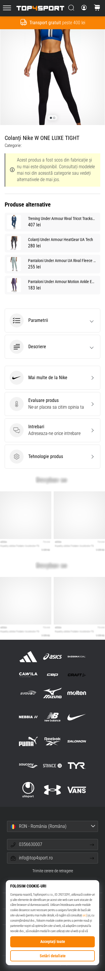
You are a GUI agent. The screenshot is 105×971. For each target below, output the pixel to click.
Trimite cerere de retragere (52, 870)
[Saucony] (28, 766)
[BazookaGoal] (77, 656)
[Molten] (77, 693)
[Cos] (97, 8)
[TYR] (77, 766)
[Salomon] (77, 741)
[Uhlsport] (28, 790)
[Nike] (77, 717)
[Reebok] (52, 741)
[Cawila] (28, 675)
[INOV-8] (28, 693)
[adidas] (28, 656)
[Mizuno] (52, 693)
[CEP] (52, 675)
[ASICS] (52, 656)
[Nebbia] (28, 717)
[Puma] (28, 741)
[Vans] (77, 790)
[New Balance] (52, 717)
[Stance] (52, 766)
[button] (52, 320)
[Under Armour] (52, 790)
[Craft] (77, 675)
